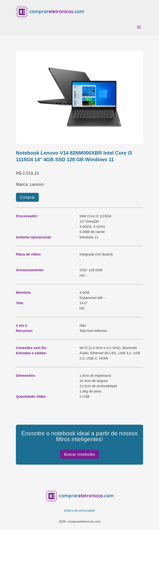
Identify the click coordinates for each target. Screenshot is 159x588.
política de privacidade (79, 510)
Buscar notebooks (79, 454)
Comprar (27, 197)
